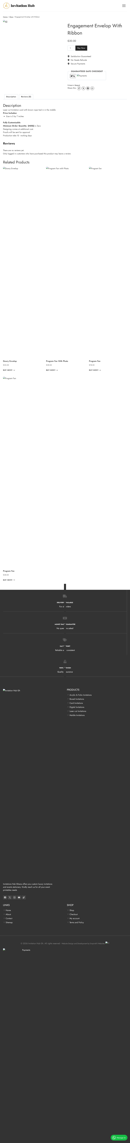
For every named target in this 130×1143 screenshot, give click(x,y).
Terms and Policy (77, 922)
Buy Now (81, 48)
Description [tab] (11, 96)
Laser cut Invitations (78, 711)
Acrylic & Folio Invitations (81, 695)
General (77, 85)
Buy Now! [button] (7, 370)
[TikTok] (24, 897)
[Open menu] (124, 5)
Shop (72, 910)
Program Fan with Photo (57, 361)
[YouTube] (19, 897)
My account (74, 918)
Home (8, 910)
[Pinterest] (88, 88)
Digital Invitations (77, 707)
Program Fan (8, 571)
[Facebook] (79, 88)
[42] (32, 42)
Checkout (74, 914)
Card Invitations (76, 703)
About (8, 914)
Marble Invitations (77, 715)
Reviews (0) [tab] (26, 96)
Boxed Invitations (77, 699)
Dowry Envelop (10, 361)
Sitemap (9, 922)
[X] (83, 88)
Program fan (94, 361)
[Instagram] (14, 897)
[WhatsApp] (92, 88)
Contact (9, 918)
